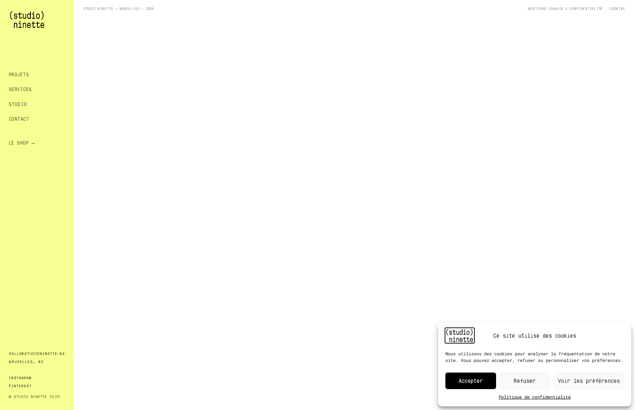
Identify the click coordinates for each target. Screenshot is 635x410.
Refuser (525, 380)
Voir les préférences (589, 380)
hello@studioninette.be (37, 353)
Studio (18, 104)
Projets (19, 74)
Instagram (20, 377)
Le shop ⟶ (21, 142)
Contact (19, 118)
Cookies (617, 9)
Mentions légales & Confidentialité (565, 9)
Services (20, 89)
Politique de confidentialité (535, 397)
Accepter (471, 380)
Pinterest (20, 386)
